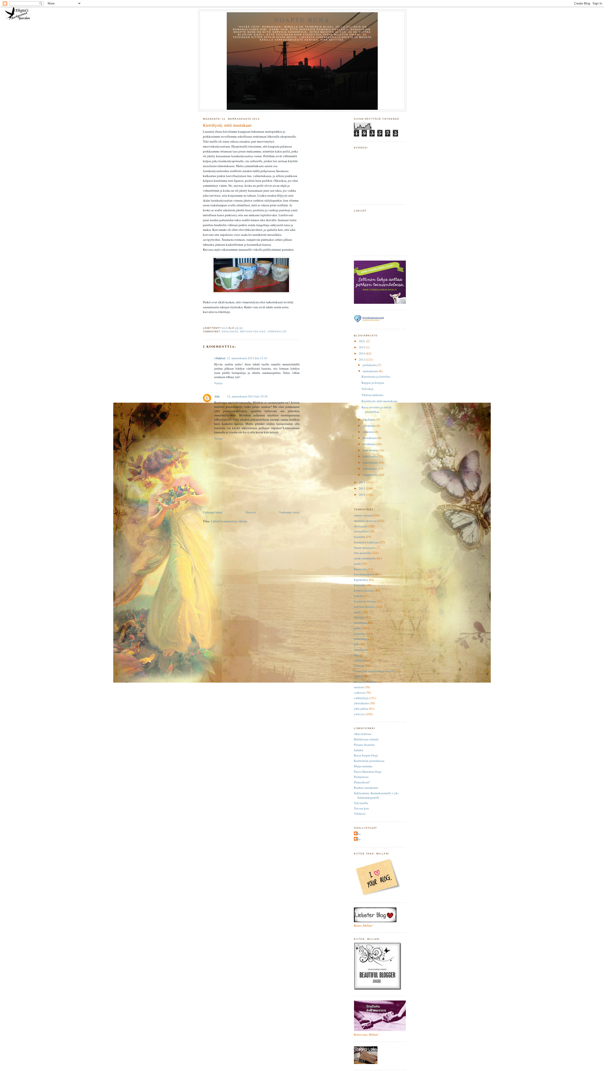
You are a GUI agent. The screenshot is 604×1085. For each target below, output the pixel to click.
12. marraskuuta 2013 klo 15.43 (247, 358)
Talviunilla (361, 803)
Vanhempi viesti (289, 512)
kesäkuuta (369, 444)
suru (356, 655)
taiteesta (359, 665)
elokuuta (369, 432)
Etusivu (251, 512)
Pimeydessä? (362, 782)
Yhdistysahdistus (372, 395)
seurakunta (361, 649)
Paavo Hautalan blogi (368, 771)
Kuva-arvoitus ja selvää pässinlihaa (376, 409)
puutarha (359, 633)
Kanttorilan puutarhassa (369, 761)
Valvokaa (367, 389)
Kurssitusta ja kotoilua (375, 376)
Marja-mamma (363, 766)
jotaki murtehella (365, 558)
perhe (357, 628)
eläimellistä (361, 531)
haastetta (359, 537)
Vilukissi (359, 813)
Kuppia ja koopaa (372, 382)
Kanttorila (360, 569)
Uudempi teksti (212, 512)
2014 (362, 353)
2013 (362, 359)
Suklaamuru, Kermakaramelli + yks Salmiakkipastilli (376, 795)
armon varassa (363, 515)
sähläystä (360, 660)
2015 (362, 347)
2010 (362, 494)
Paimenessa (361, 777)
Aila (217, 396)
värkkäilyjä (277, 331)
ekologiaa (230, 331)
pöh (356, 644)
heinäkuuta (370, 438)
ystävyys (359, 714)
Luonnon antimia (365, 601)
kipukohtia (361, 580)
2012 (362, 482)
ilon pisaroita (362, 553)
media (358, 612)
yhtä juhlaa (361, 708)
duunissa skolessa (365, 521)
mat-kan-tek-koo (252, 331)
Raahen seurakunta (366, 787)
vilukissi (219, 358)
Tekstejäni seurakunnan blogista (374, 671)
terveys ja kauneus (366, 682)
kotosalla (360, 585)
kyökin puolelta (364, 590)
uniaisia (359, 687)
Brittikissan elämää (366, 739)
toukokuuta (370, 450)
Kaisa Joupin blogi (366, 755)
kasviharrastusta (364, 574)
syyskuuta (369, 425)
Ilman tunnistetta (365, 547)
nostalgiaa (360, 623)
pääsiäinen (361, 639)
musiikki (359, 617)
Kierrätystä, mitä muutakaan (379, 401)
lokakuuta (369, 419)
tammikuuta (371, 475)
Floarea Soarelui (364, 745)
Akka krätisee (362, 734)
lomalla (359, 596)
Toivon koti (361, 808)
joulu (357, 563)
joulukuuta (370, 365)
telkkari (359, 676)
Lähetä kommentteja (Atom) (229, 521)
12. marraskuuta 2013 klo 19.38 (247, 396)
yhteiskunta (361, 703)
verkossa (359, 692)
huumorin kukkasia (366, 542)
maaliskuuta (371, 462)
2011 (362, 488)
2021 (362, 341)
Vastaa (218, 383)
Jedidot (358, 750)
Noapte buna (302, 20)
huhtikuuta (370, 456)
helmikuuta (370, 468)
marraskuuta (371, 371)
